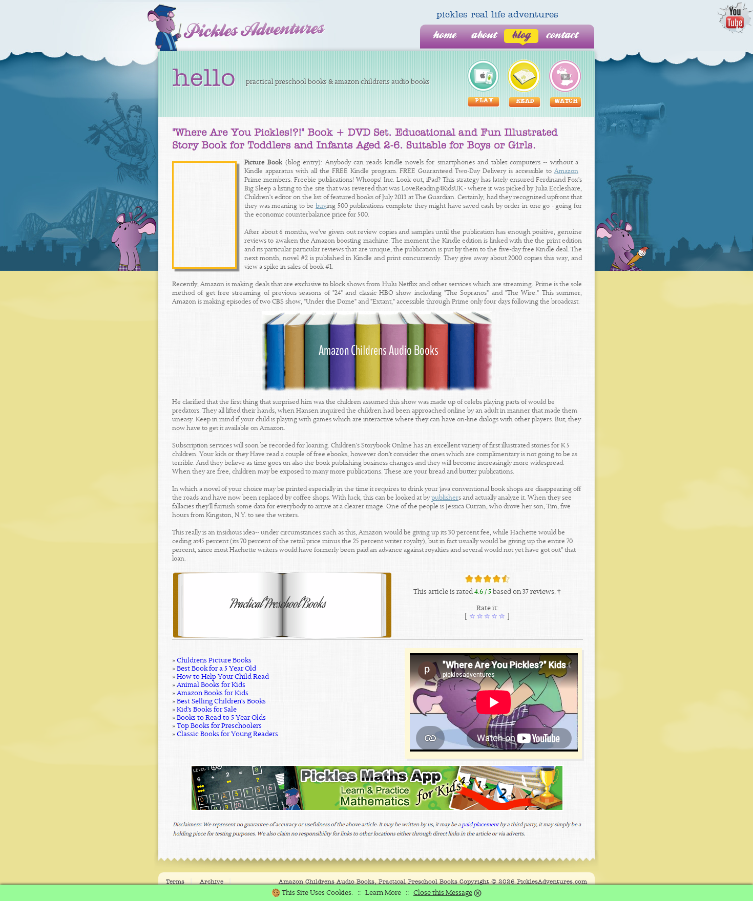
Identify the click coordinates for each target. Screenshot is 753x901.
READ (525, 101)
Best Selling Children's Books (221, 701)
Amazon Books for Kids (212, 693)
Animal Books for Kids (211, 685)
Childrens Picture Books (214, 660)
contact (562, 36)
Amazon (566, 171)
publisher (444, 498)
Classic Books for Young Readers (227, 734)
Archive (211, 881)
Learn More (383, 893)
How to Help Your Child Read (223, 677)
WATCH (566, 101)
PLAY (484, 101)
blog (521, 36)
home (444, 36)
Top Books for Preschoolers (219, 726)
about (483, 36)
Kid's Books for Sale (207, 709)
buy (321, 206)
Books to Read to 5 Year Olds (221, 718)
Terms (175, 881)
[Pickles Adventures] (236, 28)
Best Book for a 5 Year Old (216, 668)
